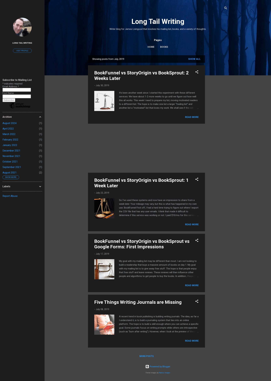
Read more (192, 117)
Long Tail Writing (157, 21)
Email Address (11, 86)
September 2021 (12, 167)
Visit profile (22, 51)
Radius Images (164, 373)
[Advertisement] (217, 102)
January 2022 (10, 145)
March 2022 (9, 134)
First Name (8, 93)
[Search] (226, 8)
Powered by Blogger (159, 366)
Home (151, 47)
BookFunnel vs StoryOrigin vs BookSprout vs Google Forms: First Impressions (141, 243)
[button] (197, 72)
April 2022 (8, 128)
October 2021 (10, 161)
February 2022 (10, 139)
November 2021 (11, 156)
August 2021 (9, 172)
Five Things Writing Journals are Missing (138, 302)
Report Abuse (10, 196)
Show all (194, 59)
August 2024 (9, 123)
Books (164, 47)
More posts (146, 356)
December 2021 (11, 150)
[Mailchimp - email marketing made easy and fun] (20, 108)
